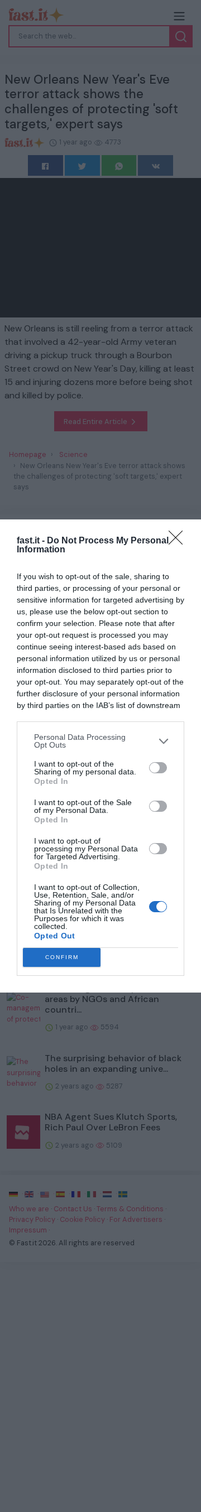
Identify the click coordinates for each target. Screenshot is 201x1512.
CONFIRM (62, 957)
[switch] (158, 767)
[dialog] (100, 756)
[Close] (179, 541)
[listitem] (100, 741)
